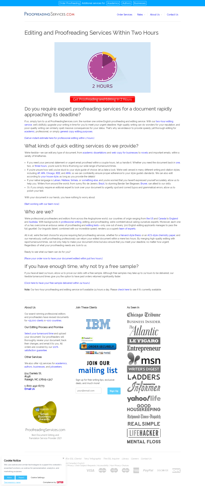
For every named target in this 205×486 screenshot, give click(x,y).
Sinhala (74, 180)
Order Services (124, 14)
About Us (155, 14)
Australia (33, 222)
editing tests (92, 225)
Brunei (144, 183)
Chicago (50, 173)
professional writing (71, 222)
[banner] (50, 13)
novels (144, 152)
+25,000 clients (35, 320)
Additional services (91, 3)
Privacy (70, 465)
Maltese (66, 180)
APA (43, 173)
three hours (41, 166)
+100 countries (53, 320)
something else (90, 180)
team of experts (127, 228)
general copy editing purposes (76, 131)
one (178, 162)
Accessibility (102, 465)
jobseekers (56, 366)
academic (30, 131)
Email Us (30, 388)
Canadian (72, 463)
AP (38, 173)
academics (61, 363)
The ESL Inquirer (111, 459)
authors (28, 366)
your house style (49, 176)
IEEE (58, 173)
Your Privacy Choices (119, 465)
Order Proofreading (70, 3)
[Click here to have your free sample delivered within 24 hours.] (57, 283)
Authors (127, 3)
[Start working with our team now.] (42, 204)
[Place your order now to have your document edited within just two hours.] (63, 258)
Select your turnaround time (39, 333)
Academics (113, 3)
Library (125, 459)
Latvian (56, 180)
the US (150, 218)
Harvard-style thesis (130, 235)
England (173, 218)
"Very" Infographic (92, 459)
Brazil (101, 183)
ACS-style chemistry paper (161, 235)
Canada (162, 218)
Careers (135, 459)
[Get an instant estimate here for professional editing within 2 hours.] (59, 138)
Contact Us (172, 14)
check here (123, 289)
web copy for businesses (125, 152)
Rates (140, 14)
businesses (39, 366)
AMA (68, 173)
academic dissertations (95, 152)
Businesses (140, 3)
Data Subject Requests (85, 465)
